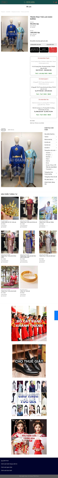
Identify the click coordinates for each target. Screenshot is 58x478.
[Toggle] (56, 137)
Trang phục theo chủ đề (51, 176)
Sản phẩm (8, 11)
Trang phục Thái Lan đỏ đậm (8, 291)
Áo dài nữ (47, 147)
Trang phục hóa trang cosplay (49, 173)
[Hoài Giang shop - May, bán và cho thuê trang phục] (29, 2)
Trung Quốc (49, 169)
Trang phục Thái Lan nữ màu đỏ (28, 222)
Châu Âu (48, 161)
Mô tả (3, 129)
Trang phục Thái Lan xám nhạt (47, 256)
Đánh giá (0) (11, 129)
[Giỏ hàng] (56, 2)
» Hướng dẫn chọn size (35, 44)
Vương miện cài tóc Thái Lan (8, 222)
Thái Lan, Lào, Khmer (25, 11)
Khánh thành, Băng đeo (50, 183)
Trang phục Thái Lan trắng (46, 222)
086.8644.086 (47, 70)
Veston (46, 136)
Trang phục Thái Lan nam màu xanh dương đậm (28, 256)
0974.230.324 (48, 91)
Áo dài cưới (47, 142)
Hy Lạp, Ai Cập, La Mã (51, 165)
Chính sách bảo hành (6, 470)
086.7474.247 (39, 70)
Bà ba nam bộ (48, 139)
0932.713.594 (49, 111)
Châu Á (47, 158)
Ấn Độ (47, 163)
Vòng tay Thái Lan (25, 291)
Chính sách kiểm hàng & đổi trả (9, 464)
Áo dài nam (47, 145)
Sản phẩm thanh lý (49, 134)
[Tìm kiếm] (53, 2)
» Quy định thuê (50, 44)
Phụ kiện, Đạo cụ (49, 179)
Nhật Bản (48, 156)
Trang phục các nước (16, 11)
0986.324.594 (39, 111)
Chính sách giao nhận (6, 467)
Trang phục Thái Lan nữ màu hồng (8, 256)
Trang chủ (3, 11)
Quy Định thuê (4, 460)
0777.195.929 (40, 91)
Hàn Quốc (48, 154)
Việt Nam (48, 152)
